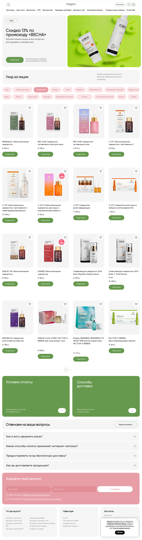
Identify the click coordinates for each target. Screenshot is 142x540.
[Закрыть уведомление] (137, 520)
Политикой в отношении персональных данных (42, 499)
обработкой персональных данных (116, 523)
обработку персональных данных (36, 495)
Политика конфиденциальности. (121, 528)
